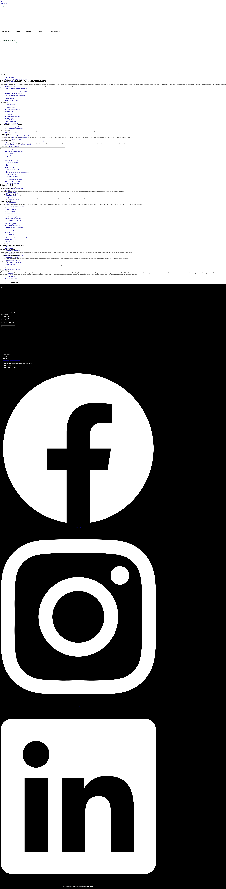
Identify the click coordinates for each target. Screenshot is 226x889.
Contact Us (58, 31)
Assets (40, 31)
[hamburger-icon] (179, 74)
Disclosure (8, 31)
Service (51, 31)
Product (18, 31)
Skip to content (4, 1)
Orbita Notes (3, 3)
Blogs (54, 31)
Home (3, 31)
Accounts (28, 31)
